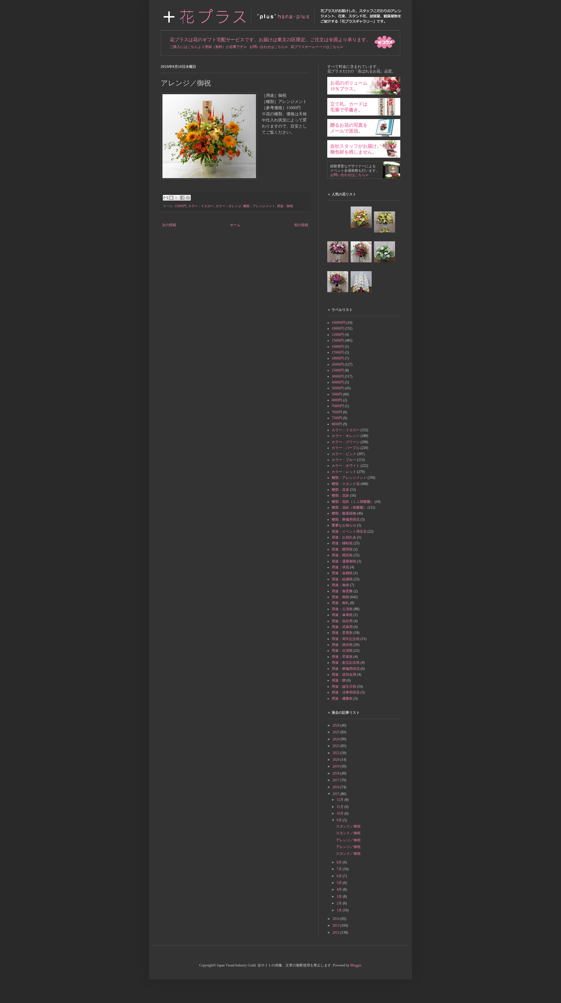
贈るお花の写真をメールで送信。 (349, 128)
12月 (340, 800)
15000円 (180, 206)
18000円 (338, 358)
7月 (340, 869)
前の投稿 (301, 225)
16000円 (338, 347)
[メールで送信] (166, 198)
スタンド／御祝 (348, 826)
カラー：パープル (346, 448)
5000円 (337, 394)
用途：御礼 (340, 603)
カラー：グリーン (346, 442)
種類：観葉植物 (344, 513)
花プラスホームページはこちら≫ (317, 47)
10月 (340, 813)
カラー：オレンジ (228, 206)
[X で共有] (177, 198)
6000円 (337, 400)
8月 (340, 862)
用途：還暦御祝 (344, 561)
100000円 (339, 323)
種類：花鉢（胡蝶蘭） (349, 507)
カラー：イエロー (201, 206)
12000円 (338, 335)
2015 (336, 794)
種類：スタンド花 (346, 484)
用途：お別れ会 (344, 537)
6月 (340, 876)
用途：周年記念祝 (346, 639)
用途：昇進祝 (342, 657)
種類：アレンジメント (259, 206)
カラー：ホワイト (346, 466)
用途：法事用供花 (346, 692)
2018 (336, 773)
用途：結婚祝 (342, 579)
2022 (336, 753)
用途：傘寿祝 (342, 615)
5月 (340, 883)
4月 (340, 889)
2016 (336, 787)
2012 (336, 932)
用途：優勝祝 (342, 698)
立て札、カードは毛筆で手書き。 (349, 106)
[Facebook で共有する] (182, 198)
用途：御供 (340, 585)
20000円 (338, 364)
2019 (336, 766)
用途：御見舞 (342, 591)
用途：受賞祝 (342, 633)
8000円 (337, 424)
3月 (340, 896)
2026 (336, 725)
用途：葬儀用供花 (346, 669)
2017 (336, 780)
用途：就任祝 (342, 645)
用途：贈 (339, 680)
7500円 (337, 418)
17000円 (338, 352)
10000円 (338, 328)
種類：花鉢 (340, 495)
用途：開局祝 (342, 549)
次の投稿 (169, 225)
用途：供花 (340, 567)
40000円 (338, 382)
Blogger (355, 965)
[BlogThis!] (171, 198)
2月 (340, 903)
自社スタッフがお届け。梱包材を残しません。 (356, 149)
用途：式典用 (342, 627)
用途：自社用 (342, 621)
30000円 (338, 376)
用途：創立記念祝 (346, 662)
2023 (336, 746)
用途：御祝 (285, 206)
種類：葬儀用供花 (346, 519)
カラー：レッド (344, 472)
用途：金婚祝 (342, 573)
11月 (340, 807)
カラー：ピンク (344, 454)
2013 (336, 925)
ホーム (235, 225)
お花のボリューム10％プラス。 (349, 85)
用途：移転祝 (342, 543)
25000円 (338, 370)
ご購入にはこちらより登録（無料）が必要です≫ (208, 47)
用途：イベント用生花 (349, 531)
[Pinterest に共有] (188, 198)
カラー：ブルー (344, 460)
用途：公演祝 (342, 609)
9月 (340, 820)
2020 (336, 760)
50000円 (338, 388)
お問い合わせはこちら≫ (269, 47)
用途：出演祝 (342, 650)
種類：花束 (340, 490)
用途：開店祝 (342, 555)
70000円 (338, 406)
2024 (336, 739)
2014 (336, 919)
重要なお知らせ (344, 525)
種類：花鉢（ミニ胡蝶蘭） (353, 502)
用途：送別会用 (344, 674)
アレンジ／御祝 (348, 840)
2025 (336, 732)
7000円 (337, 412)
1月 (340, 910)
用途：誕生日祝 (344, 686)
